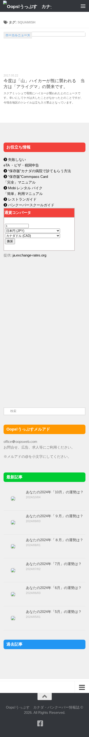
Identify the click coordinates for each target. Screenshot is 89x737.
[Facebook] (40, 723)
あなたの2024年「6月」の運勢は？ (54, 588)
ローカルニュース (17, 35)
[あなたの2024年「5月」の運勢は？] (13, 618)
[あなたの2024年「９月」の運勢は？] (13, 522)
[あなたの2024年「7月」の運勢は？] (13, 570)
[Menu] (83, 6)
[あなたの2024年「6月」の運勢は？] (13, 594)
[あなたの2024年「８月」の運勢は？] (13, 546)
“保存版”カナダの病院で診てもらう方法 (39, 171)
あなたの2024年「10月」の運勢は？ (55, 492)
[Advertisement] (39, 361)
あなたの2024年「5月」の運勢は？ (54, 612)
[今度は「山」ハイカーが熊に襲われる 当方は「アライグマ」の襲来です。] (44, 51)
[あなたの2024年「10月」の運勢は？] (13, 498)
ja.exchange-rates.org (29, 255)
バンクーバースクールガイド (30, 205)
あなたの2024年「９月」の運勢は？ (54, 516)
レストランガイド (22, 199)
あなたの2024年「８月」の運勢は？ (54, 540)
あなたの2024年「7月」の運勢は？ (54, 564)
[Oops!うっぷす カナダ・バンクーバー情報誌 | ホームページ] (35, 6)
